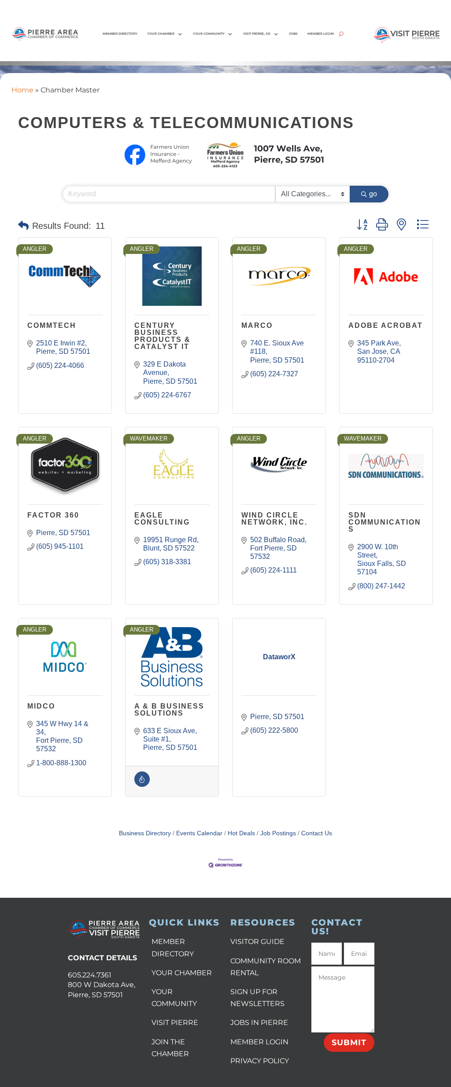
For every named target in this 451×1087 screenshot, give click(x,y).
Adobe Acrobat (385, 325)
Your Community (209, 34)
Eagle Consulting (162, 518)
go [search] (373, 194)
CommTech (51, 325)
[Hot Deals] (142, 784)
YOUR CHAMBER (182, 973)
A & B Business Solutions (169, 709)
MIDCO (41, 706)
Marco (257, 325)
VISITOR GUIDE (257, 941)
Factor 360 (53, 515)
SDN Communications (384, 522)
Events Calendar (199, 833)
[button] (23, 226)
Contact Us (316, 833)
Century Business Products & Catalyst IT (162, 336)
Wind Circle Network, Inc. (274, 518)
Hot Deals (241, 833)
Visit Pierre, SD (256, 34)
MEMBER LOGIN (259, 1042)
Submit (349, 1042)
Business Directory (145, 833)
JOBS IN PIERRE (259, 1022)
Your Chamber (160, 34)
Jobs (293, 34)
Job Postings (278, 833)
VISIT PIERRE (175, 1022)
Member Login (320, 34)
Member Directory (120, 34)
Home (22, 90)
